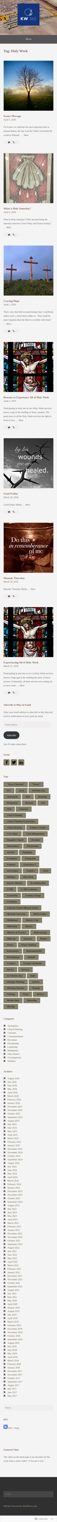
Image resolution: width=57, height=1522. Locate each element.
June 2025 (12, 1128)
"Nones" (36, 784)
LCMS (10, 889)
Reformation (13, 951)
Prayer (10, 945)
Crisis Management (35, 833)
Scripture (11, 963)
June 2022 (12, 1255)
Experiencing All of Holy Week (21, 662)
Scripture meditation (32, 963)
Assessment (12, 796)
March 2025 (13, 1138)
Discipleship (32, 846)
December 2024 (14, 1149)
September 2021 (15, 1286)
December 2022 (14, 1233)
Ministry (29, 926)
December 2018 (14, 1329)
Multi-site (11, 938)
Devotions (12, 1040)
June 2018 (12, 1350)
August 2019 (13, 1311)
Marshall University (16, 914)
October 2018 (13, 1336)
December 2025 (14, 1106)
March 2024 (13, 1180)
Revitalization (13, 957)
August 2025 (13, 1120)
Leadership (12, 895)
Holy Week (28, 877)
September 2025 (15, 1117)
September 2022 (15, 1244)
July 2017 (12, 1389)
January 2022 (13, 1272)
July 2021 (12, 1293)
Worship (11, 1006)
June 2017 (12, 1392)
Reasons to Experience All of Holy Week (26, 397)
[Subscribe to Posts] (6, 1428)
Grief (45, 871)
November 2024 (15, 1152)
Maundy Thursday (14, 578)
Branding (42, 796)
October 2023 (13, 1198)
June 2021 (12, 1297)
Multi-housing (40, 932)
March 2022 (13, 1265)
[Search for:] (28, 1408)
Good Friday (11, 493)
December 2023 (14, 1191)
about (21, 790)
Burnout (29, 803)
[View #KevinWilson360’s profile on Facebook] (7, 762)
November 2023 (15, 1195)
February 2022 (14, 1269)
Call (43, 803)
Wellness (40, 994)
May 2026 (12, 1089)
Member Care (32, 920)
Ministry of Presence (16, 932)
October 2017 (13, 1378)
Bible (27, 796)
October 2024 (13, 1156)
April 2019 (12, 1318)
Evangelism (30, 858)
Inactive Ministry (15, 883)
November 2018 (15, 1332)
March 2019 (13, 1322)
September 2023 (15, 1202)
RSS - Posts (13, 1428)
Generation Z (29, 864)
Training (11, 994)
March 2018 (13, 1360)
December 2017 (14, 1371)
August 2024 (13, 1163)
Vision (25, 994)
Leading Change (33, 895)
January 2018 (13, 1367)
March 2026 (13, 1096)
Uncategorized (14, 1057)
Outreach (28, 938)
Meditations (12, 920)
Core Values (12, 833)
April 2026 (12, 1092)
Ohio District (13, 1054)
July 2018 (12, 1346)
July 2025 (12, 1124)
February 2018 (14, 1364)
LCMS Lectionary (29, 889)
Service (10, 969)
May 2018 (12, 1353)
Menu (29, 38)
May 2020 (12, 1300)
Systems (35, 982)
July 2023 (12, 1209)
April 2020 (12, 1304)
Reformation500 (34, 951)
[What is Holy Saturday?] (14, 235)
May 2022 (12, 1258)
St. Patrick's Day (15, 975)
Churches (23, 809)
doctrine (11, 852)
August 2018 (13, 1343)
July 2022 (12, 1251)
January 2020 (13, 1307)
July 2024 (12, 1166)
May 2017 (12, 1396)
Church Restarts (14, 827)
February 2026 (14, 1099)
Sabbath (31, 957)
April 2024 (12, 1177)
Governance (12, 871)
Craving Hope (11, 300)
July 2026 (12, 1082)
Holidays (11, 877)
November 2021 (15, 1279)
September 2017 (15, 1381)
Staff (32, 975)
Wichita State (13, 1000)
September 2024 (15, 1159)
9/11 (9, 790)
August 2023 (13, 1205)
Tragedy (36, 988)
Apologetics (13, 1026)
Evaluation (12, 858)
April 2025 (12, 1135)
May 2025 (12, 1131)
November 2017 (15, 1374)
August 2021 (13, 1290)
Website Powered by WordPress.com (20, 1506)
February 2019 (14, 1325)
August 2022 (13, 1247)
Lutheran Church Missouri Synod (22, 908)
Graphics (30, 871)
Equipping (27, 852)
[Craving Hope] (14, 331)
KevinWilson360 (37, 883)
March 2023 (13, 1223)
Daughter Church (15, 840)
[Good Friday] (14, 512)
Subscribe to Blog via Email (17, 705)
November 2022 (15, 1237)
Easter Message (12, 116)
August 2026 (13, 1078)
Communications (15, 1036)
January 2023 (13, 1230)
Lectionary (12, 901)
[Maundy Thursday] (14, 596)
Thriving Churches (15, 988)
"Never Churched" (15, 784)
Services (25, 969)
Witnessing (32, 1000)
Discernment (13, 846)
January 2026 (13, 1103)
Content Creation (38, 827)
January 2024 (13, 1188)
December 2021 (14, 1276)
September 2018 (15, 1339)
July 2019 (12, 1314)
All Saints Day (38, 790)
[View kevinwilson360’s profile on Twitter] (14, 762)
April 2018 (12, 1357)
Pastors (43, 938)
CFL (9, 809)
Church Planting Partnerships (21, 821)
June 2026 (12, 1085)
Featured (11, 864)
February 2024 (14, 1184)
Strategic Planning (15, 982)
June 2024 (12, 1170)
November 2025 (15, 1110)
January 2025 (13, 1145)
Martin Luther (39, 914)
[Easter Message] (14, 142)
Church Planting (14, 815)
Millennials (12, 926)
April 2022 (12, 1262)
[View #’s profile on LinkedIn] (21, 762)
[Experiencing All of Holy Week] (14, 692)
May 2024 (12, 1173)
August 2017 (13, 1385)
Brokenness (12, 803)
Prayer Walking (28, 945)
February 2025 (14, 1142)
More (26, 135)
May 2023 (12, 1216)
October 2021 (13, 1283)
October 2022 (13, 1240)
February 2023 (14, 1226)
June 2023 (12, 1212)
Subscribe (11, 735)
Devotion (35, 840)
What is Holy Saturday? (17, 208)
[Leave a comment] (9, 142)
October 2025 (13, 1113)
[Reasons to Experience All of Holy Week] (14, 427)
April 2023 (12, 1219)
